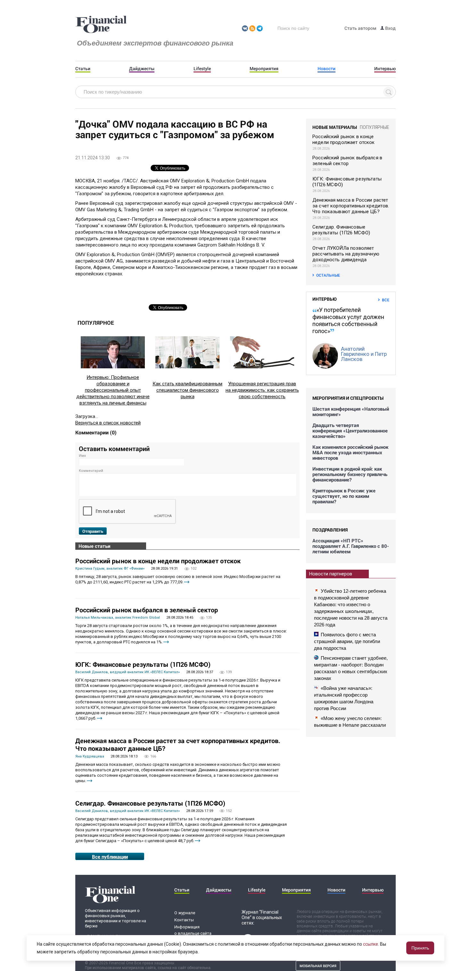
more (186, 582)
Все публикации (110, 856)
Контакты (184, 919)
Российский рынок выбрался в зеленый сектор (146, 610)
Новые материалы (334, 127)
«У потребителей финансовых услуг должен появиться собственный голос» (348, 320)
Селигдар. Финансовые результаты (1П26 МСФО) (150, 803)
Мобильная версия (318, 965)
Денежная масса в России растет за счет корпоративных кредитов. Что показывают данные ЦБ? (177, 744)
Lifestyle (202, 68)
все (385, 299)
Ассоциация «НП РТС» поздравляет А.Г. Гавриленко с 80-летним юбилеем (350, 546)
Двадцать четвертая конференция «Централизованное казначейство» (350, 431)
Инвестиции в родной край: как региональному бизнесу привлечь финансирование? (349, 474)
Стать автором (360, 28)
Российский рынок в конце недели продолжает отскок (158, 561)
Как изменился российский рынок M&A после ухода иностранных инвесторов (350, 452)
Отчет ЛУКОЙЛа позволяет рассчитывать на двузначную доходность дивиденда (345, 254)
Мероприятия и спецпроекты (348, 398)
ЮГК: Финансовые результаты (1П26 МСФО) (143, 664)
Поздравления (330, 529)
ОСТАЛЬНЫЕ (328, 275)
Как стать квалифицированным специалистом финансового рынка (187, 390)
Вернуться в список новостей (108, 423)
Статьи (82, 68)
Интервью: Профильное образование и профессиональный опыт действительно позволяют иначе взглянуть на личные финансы (113, 390)
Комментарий (91, 471)
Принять (420, 947)
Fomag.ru (101, 25)
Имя (82, 456)
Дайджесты (141, 68)
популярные (374, 127)
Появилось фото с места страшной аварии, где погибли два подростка (347, 641)
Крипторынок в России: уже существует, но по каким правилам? (344, 496)
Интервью (385, 68)
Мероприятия (264, 68)
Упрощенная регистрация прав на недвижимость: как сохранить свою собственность (262, 390)
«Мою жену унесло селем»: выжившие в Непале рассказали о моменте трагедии (350, 725)
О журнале (184, 912)
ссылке (370, 944)
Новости (326, 68)
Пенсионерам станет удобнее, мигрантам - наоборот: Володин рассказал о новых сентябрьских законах (351, 668)
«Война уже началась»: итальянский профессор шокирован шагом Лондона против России (343, 698)
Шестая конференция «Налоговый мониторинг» (350, 411)
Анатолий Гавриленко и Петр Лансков (364, 354)
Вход (390, 28)
